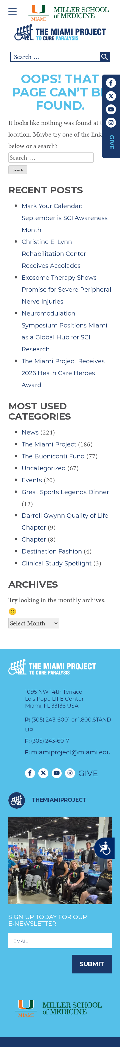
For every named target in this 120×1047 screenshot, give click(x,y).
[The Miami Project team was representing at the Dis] (60, 868)
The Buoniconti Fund (53, 456)
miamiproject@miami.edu (71, 752)
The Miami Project (49, 444)
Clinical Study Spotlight (57, 563)
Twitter (111, 96)
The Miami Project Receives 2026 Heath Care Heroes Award (63, 373)
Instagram (111, 123)
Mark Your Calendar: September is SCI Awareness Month (65, 218)
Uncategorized (44, 468)
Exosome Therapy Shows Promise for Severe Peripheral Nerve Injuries (66, 289)
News (30, 432)
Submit (92, 964)
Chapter (34, 539)
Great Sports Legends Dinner (65, 492)
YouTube (111, 109)
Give (111, 142)
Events (32, 480)
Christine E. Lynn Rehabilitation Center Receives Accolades (54, 253)
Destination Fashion (52, 551)
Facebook (111, 83)
